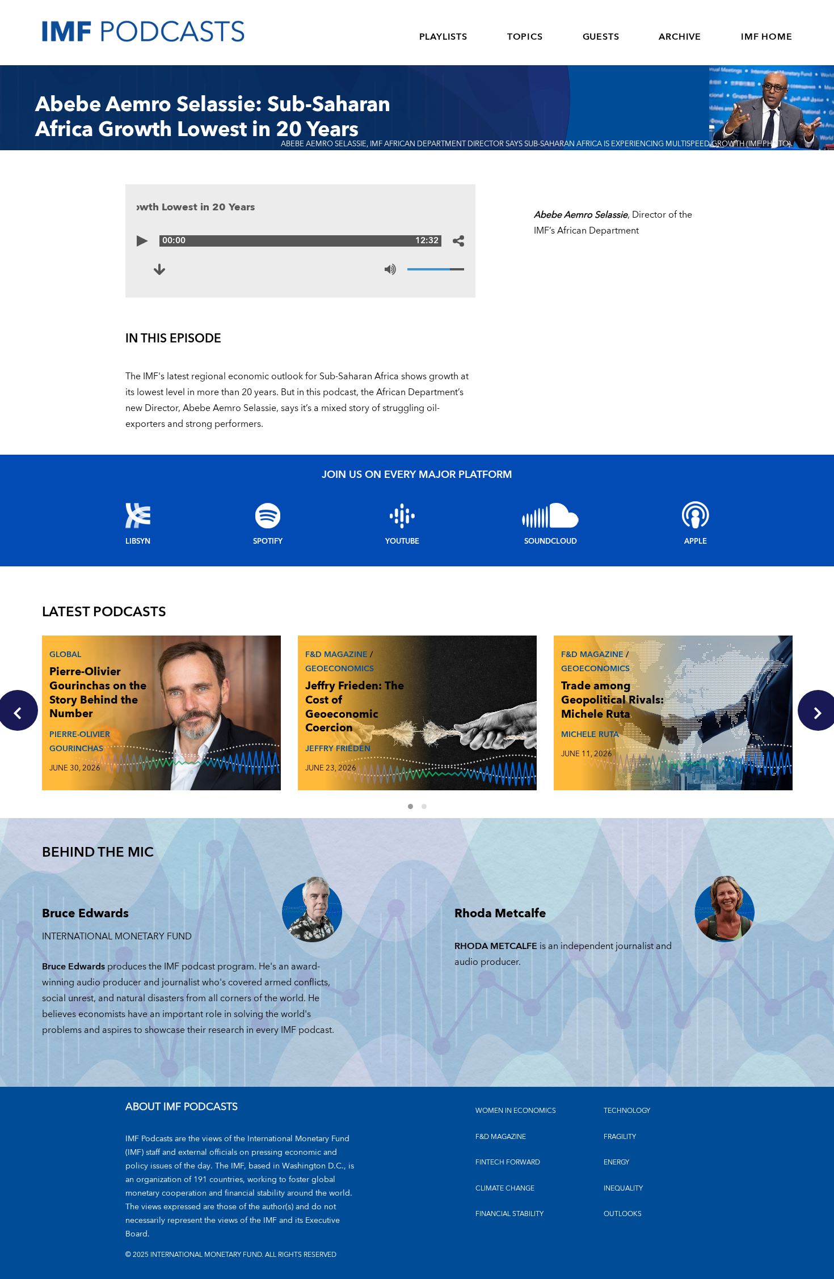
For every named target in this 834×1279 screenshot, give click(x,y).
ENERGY (616, 1162)
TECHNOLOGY (627, 1111)
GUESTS (601, 37)
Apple (695, 541)
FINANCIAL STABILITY (509, 1214)
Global (65, 654)
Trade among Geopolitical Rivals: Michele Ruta (612, 700)
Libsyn (137, 541)
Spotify (268, 541)
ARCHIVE (680, 37)
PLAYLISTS (443, 37)
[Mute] (390, 269)
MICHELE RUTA (590, 734)
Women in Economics (515, 1111)
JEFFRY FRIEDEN (337, 749)
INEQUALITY (623, 1189)
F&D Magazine (336, 654)
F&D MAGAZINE (500, 1137)
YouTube (402, 541)
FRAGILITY (620, 1137)
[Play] (142, 241)
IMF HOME (766, 37)
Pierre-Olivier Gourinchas (79, 741)
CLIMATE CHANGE (504, 1189)
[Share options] (458, 241)
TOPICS (525, 37)
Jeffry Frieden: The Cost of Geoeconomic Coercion (354, 707)
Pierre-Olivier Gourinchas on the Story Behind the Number (97, 693)
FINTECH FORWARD (507, 1162)
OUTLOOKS (623, 1214)
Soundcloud (550, 541)
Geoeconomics (339, 669)
